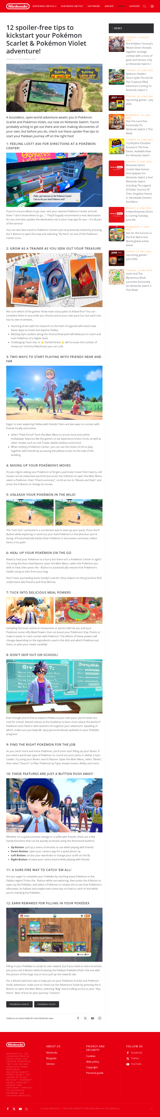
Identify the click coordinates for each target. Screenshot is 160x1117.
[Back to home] (18, 6)
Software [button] (94, 6)
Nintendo (51, 1052)
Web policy (92, 1061)
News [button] (121, 6)
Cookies (90, 1056)
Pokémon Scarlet (19, 1004)
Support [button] (134, 6)
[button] (72, 6)
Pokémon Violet (47, 1004)
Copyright (92, 1067)
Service (50, 1064)
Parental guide (94, 1073)
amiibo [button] (109, 6)
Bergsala (51, 1058)
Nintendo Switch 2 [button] (45, 6)
